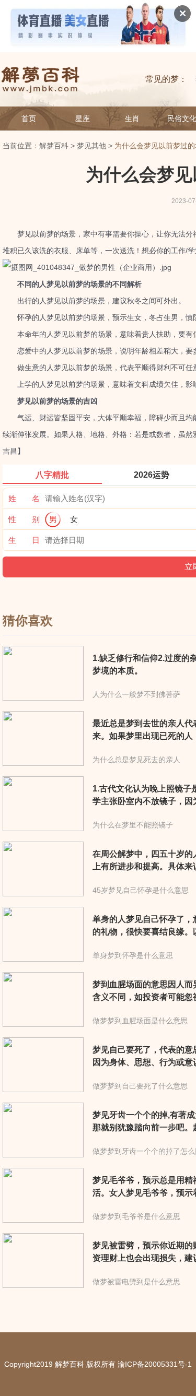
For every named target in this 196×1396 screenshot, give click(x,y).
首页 (28, 118)
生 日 (24, 540)
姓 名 (24, 498)
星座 (82, 118)
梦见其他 (91, 145)
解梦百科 (53, 145)
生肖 (132, 118)
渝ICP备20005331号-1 (155, 1364)
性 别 (24, 519)
